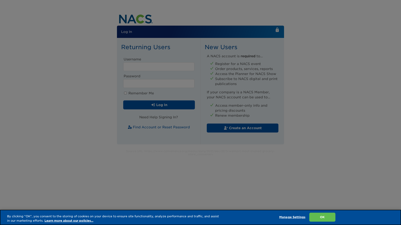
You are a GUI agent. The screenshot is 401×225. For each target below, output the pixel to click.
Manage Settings (292, 217)
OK (322, 217)
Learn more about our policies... (68, 220)
